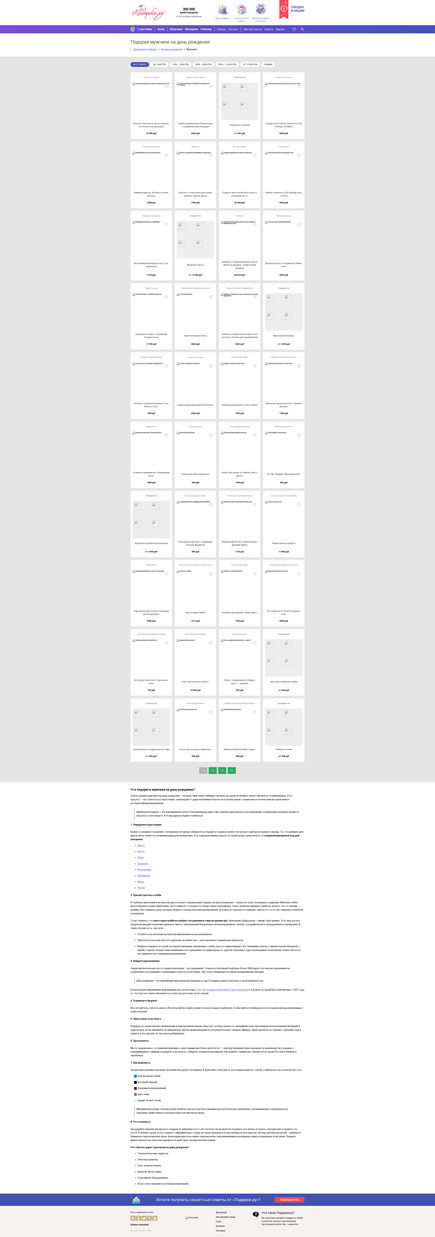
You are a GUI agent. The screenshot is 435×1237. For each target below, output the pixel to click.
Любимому (143, 875)
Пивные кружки (195, 426)
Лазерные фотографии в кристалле (195, 288)
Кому (161, 29)
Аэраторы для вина (195, 357)
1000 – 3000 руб (180, 64)
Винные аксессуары (284, 77)
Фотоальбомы (151, 565)
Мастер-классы (253, 29)
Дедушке (142, 863)
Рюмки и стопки (151, 288)
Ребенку (206, 29)
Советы (268, 29)
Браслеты (195, 147)
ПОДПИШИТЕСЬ (289, 1200)
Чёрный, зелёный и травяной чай (240, 288)
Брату (140, 851)
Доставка (220, 1231)
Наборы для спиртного (284, 426)
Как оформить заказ (225, 1217)
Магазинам (221, 1212)
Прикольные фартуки (151, 147)
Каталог (233, 29)
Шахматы (239, 216)
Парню (141, 887)
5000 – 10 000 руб (227, 64)
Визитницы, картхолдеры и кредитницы (195, 565)
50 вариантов (284, 703)
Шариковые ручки (239, 634)
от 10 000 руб (250, 64)
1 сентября (144, 29)
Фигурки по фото (239, 147)
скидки (268, 64)
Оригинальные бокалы (195, 703)
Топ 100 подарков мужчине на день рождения (223, 989)
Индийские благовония (195, 77)
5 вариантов (195, 216)
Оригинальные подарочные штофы (151, 634)
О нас (218, 1221)
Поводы (221, 29)
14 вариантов (284, 634)
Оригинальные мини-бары (195, 634)
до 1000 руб (159, 64)
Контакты (220, 1226)
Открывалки (284, 147)
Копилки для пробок (239, 357)
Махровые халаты (284, 216)
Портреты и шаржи (151, 77)
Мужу (140, 881)
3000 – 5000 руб (203, 64)
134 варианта (151, 496)
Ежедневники (151, 426)
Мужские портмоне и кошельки (284, 357)
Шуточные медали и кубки (195, 496)
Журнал (280, 29)
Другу (140, 845)
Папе (140, 857)
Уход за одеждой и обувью (239, 426)
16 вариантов (240, 77)
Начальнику (144, 869)
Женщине (191, 29)
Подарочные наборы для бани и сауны (240, 703)
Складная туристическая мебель (284, 496)
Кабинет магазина (139, 1225)
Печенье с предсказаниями (151, 357)
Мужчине (176, 29)
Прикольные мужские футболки (240, 496)
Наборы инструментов (151, 216)
